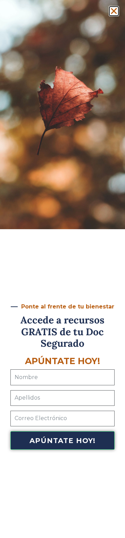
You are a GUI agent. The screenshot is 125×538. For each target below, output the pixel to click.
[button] (114, 11)
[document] (62, 269)
